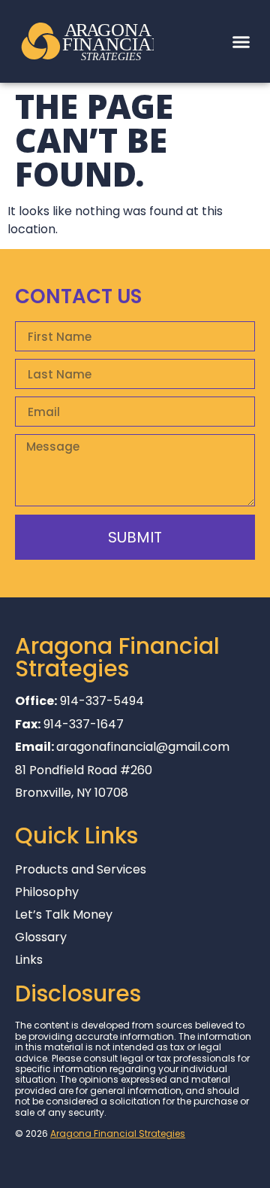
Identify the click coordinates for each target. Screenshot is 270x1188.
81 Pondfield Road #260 (83, 770)
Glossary (41, 937)
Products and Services (80, 869)
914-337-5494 (102, 700)
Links (29, 960)
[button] (241, 41)
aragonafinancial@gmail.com (143, 746)
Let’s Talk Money (63, 914)
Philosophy (47, 892)
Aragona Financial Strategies (117, 1133)
